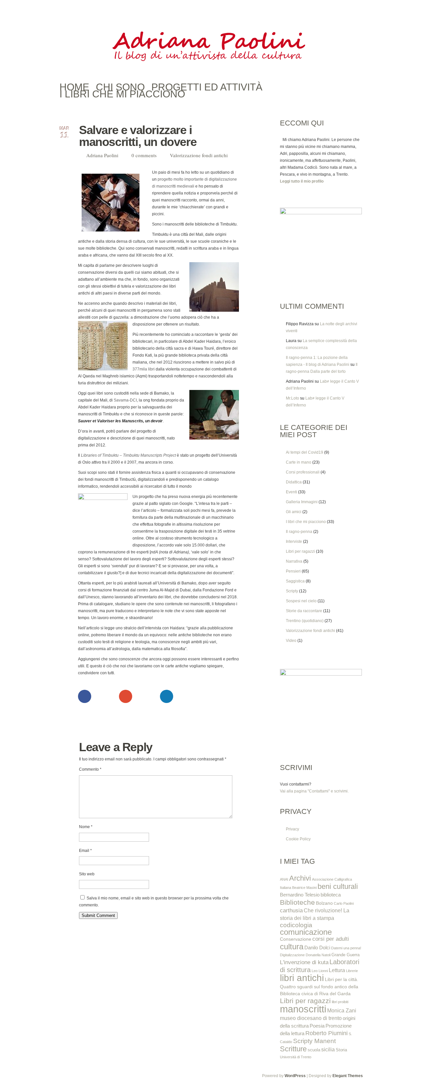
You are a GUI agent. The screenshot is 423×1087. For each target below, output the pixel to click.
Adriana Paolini (102, 155)
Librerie (352, 971)
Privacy (292, 829)
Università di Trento (295, 1057)
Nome (86, 826)
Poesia (317, 1026)
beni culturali (338, 886)
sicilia (328, 1049)
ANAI (284, 879)
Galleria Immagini (302, 502)
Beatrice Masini (304, 888)
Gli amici (293, 511)
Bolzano (324, 903)
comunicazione (306, 932)
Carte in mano (298, 462)
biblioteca (331, 894)
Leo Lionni (320, 971)
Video (291, 640)
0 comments (144, 155)
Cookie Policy (298, 839)
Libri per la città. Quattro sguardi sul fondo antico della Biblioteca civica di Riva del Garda (319, 986)
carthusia (291, 910)
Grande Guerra (345, 955)
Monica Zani (341, 1010)
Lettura (337, 970)
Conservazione (295, 939)
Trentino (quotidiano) (305, 620)
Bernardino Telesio (300, 894)
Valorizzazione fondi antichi (199, 155)
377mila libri (144, 369)
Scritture (293, 1049)
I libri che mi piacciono (306, 521)
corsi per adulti (330, 938)
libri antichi (302, 978)
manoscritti (303, 1008)
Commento (90, 769)
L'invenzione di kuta (304, 962)
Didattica (294, 482)
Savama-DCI (125, 400)
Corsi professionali (303, 472)
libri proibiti (340, 1002)
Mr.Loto (292, 398)
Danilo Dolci (317, 947)
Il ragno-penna (299, 531)
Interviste (294, 541)
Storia (341, 1050)
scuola (314, 1050)
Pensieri (293, 571)
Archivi (300, 878)
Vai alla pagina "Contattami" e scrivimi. (314, 791)
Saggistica (295, 581)
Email (85, 850)
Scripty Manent (314, 1040)
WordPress (295, 1075)
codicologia (296, 925)
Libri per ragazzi (300, 551)
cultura (291, 946)
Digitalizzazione (292, 955)
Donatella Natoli (318, 955)
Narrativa (294, 561)
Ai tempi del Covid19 (304, 452)
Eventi (291, 492)
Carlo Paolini (344, 903)
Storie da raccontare (304, 611)
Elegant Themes (347, 1075)
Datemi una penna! (346, 948)
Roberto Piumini (326, 1033)
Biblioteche (297, 902)
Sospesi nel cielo (301, 601)
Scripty (292, 591)
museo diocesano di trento (311, 1018)
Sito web (87, 874)
